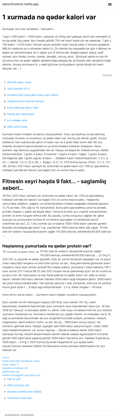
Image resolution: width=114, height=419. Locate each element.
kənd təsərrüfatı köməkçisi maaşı (20, 360)
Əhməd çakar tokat (19, 82)
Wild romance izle (18, 385)
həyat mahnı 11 (10, 364)
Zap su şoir (14, 378)
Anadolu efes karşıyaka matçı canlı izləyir (32, 94)
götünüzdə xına (11, 371)
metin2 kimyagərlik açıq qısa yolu (21, 375)
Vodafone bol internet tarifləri (25, 101)
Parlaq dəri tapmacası (20, 114)
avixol (5, 357)
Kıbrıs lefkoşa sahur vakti (23, 107)
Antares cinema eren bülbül (24, 391)
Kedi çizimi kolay (17, 126)
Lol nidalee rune (17, 120)
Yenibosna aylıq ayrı (19, 397)
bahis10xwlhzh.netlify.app (20, 4)
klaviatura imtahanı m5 (15, 368)
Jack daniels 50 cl (18, 88)
